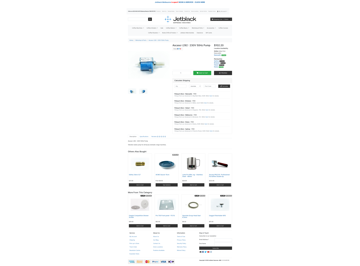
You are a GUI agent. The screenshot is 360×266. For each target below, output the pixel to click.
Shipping (132, 240)
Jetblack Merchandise (187, 33)
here (210, 96)
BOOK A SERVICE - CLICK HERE (192, 2)
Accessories (211, 28)
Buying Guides (171, 11)
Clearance (200, 33)
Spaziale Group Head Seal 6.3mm (191, 216)
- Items (220, 19)
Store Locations (194, 11)
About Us (164, 11)
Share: (175, 49)
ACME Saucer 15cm (162, 175)
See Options (166, 185)
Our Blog (156, 240)
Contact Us (187, 11)
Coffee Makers (170, 28)
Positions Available (158, 250)
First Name (202, 243)
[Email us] (200, 252)
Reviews (154, 136)
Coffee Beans (183, 28)
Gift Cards (209, 33)
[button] (222, 11)
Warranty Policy (182, 247)
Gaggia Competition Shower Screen (139, 216)
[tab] (133, 136)
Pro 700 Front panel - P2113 (165, 215)
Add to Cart (203, 73)
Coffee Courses (223, 28)
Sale (161, 28)
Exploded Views (212, 11)
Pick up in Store (134, 243)
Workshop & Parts (197, 28)
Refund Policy (181, 250)
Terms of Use (181, 236)
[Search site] (150, 19)
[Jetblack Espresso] (180, 19)
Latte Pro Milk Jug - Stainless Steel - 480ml (192, 175)
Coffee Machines (137, 28)
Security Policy (181, 243)
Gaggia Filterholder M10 (217, 215)
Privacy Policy (181, 240)
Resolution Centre (134, 250)
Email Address (204, 239)
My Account (133, 236)
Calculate (225, 86)
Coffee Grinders (152, 28)
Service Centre (203, 11)
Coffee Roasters (153, 33)
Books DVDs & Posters (169, 33)
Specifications (144, 136)
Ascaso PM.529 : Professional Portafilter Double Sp (219, 175)
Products (158, 11)
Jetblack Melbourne (163, 2)
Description (133, 136)
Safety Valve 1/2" (135, 175)
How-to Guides (179, 11)
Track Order (133, 247)
